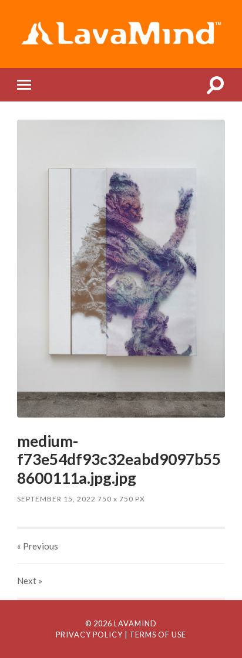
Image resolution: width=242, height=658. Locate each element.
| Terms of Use (155, 634)
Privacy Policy (89, 634)
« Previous (37, 546)
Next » (29, 580)
